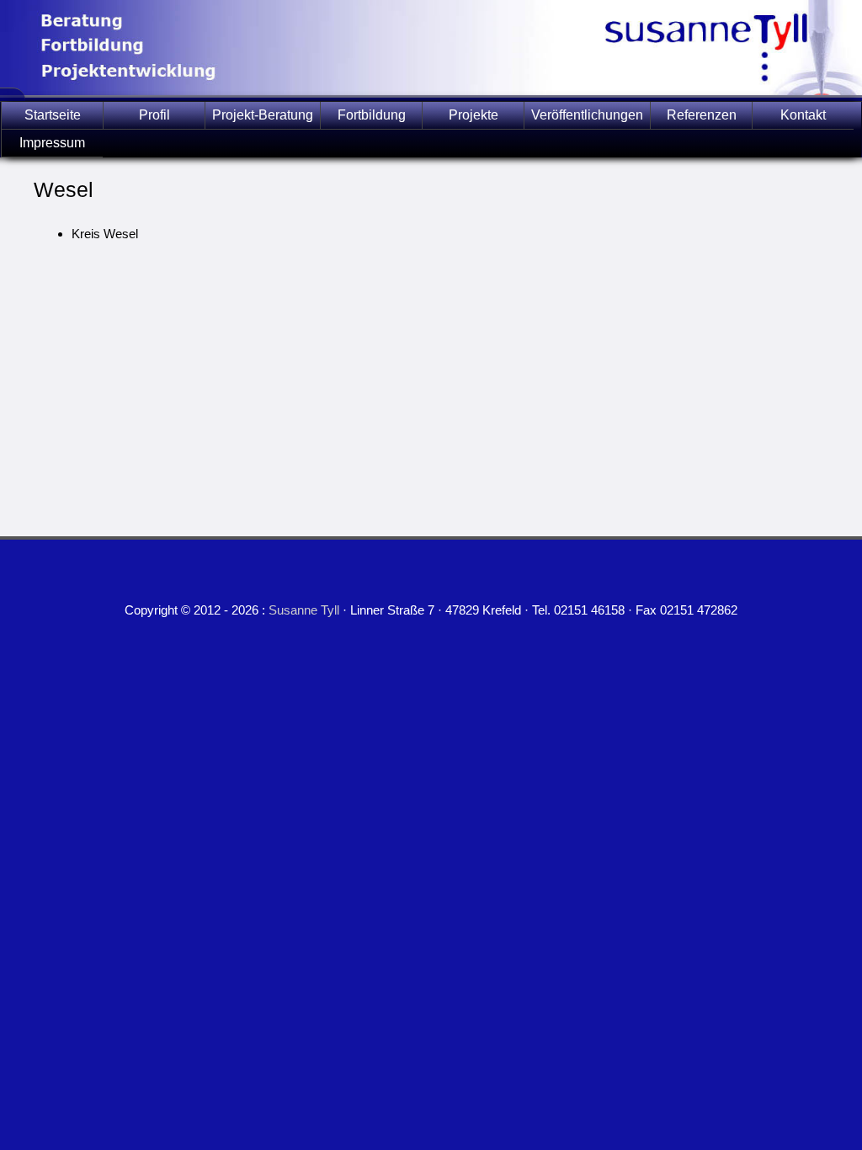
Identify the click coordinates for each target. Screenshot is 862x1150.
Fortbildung (372, 115)
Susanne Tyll (304, 610)
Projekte (473, 115)
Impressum (52, 143)
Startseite (52, 115)
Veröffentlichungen (587, 115)
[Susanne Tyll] (431, 90)
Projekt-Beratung (262, 115)
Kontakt (803, 115)
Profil (154, 115)
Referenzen (702, 115)
